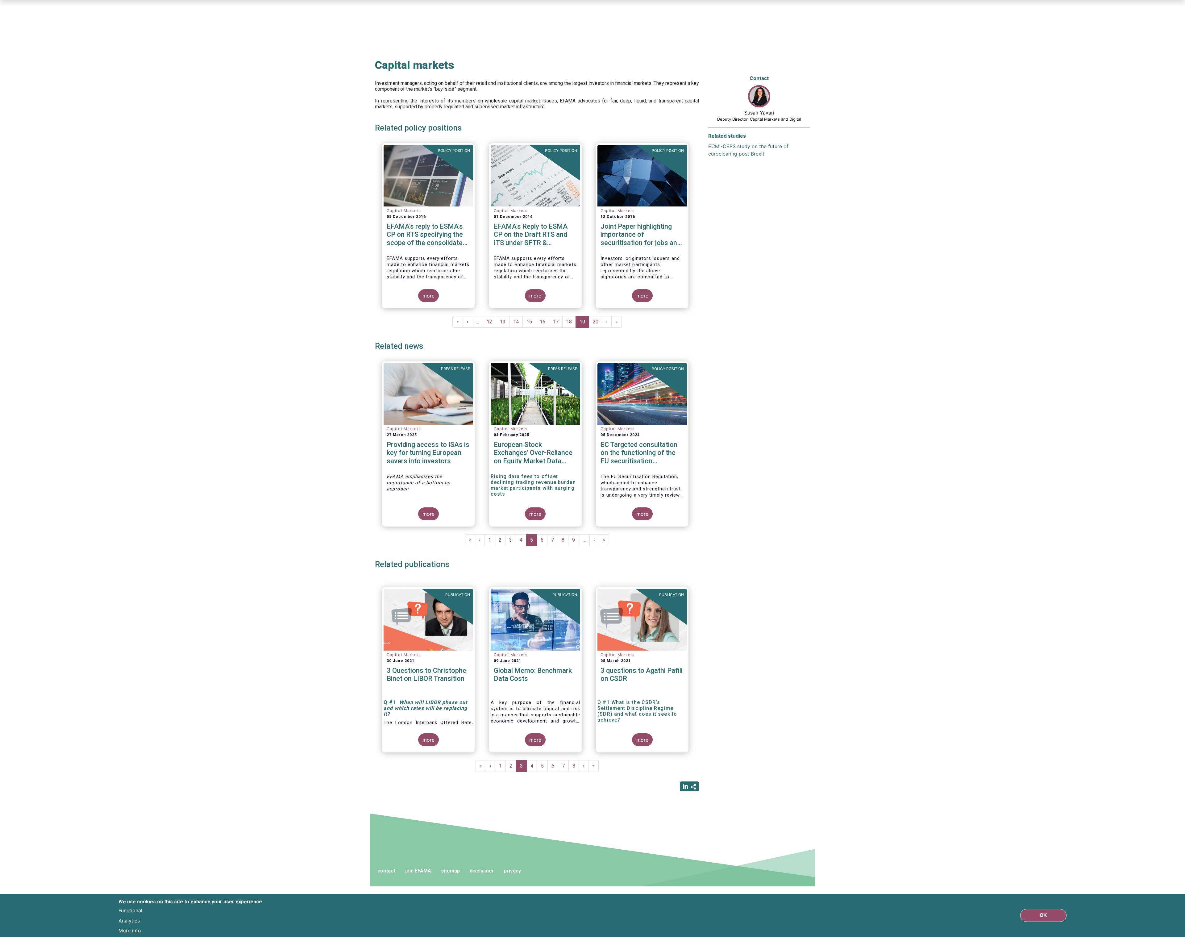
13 (504, 322)
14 (518, 322)
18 (571, 322)
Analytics (129, 920)
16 (544, 322)
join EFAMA (418, 871)
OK (1043, 915)
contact (386, 871)
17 (558, 322)
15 (531, 322)
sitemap (450, 871)
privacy (512, 871)
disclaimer (482, 871)
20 (597, 322)
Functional (130, 910)
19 (584, 323)
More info (129, 930)
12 (491, 322)
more (428, 296)
